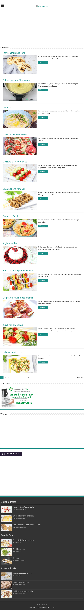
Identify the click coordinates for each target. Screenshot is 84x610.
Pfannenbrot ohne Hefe (14, 53)
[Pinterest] (42, 604)
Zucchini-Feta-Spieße (13, 325)
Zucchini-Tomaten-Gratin (15, 134)
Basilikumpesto (19, 549)
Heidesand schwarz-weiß (23, 591)
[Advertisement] (42, 28)
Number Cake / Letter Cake (23, 507)
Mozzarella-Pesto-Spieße (15, 161)
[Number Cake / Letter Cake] (6, 509)
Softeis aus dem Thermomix (16, 80)
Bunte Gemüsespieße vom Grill (18, 270)
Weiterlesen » (42, 63)
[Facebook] (37, 604)
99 (24, 518)
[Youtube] (44, 604)
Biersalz (16, 558)
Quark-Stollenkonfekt (21, 582)
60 (25, 527)
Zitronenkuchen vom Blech (23, 516)
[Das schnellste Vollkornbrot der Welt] (6, 527)
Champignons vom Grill (14, 189)
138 (25, 509)
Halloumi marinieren (12, 352)
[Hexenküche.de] (42, 6)
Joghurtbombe (10, 243)
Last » (28, 378)
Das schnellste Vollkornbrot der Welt (27, 525)
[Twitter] (40, 604)
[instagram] (46, 604)
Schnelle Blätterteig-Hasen (23, 540)
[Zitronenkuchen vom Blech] (6, 518)
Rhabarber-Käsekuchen (22, 573)
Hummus (7, 107)
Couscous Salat (10, 216)
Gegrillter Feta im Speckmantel (18, 298)
